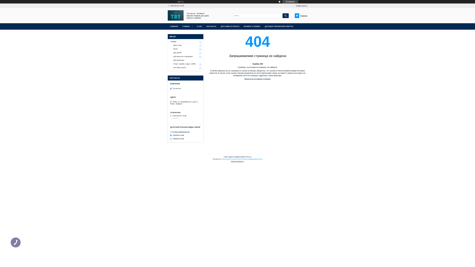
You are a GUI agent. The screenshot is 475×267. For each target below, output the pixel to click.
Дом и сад (177, 45)
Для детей (177, 53)
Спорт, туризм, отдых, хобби (184, 64)
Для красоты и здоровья (183, 56)
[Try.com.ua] (176, 20)
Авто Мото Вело (179, 67)
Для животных (178, 60)
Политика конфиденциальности (251, 159)
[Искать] (286, 15)
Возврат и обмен (252, 26)
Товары (186, 26)
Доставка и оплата (230, 26)
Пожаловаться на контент (230, 159)
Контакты (211, 26)
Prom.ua (248, 157)
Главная (174, 26)
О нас (199, 26)
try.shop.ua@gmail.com (181, 132)
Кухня (175, 49)
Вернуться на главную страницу (257, 79)
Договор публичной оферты (279, 26)
